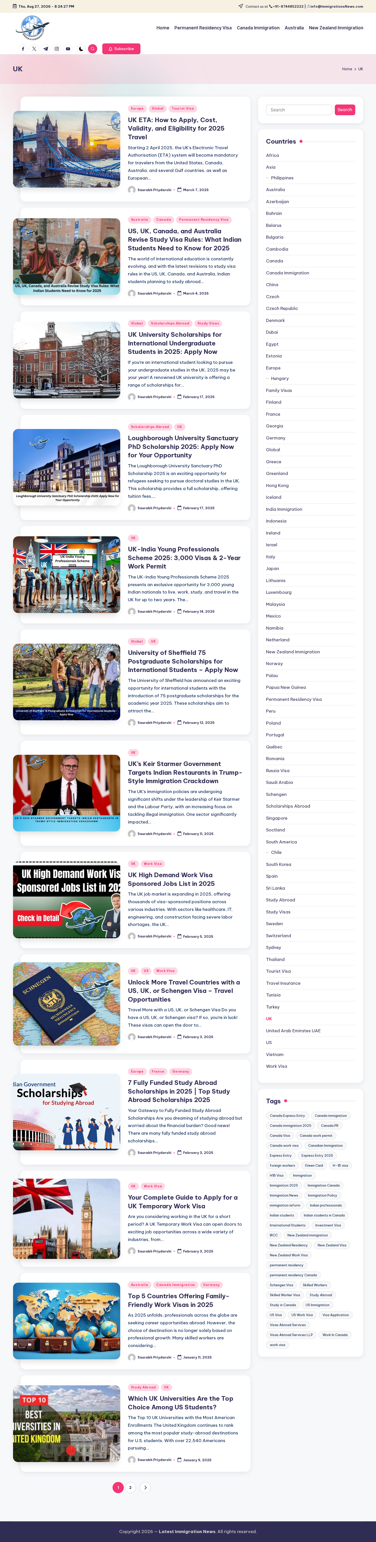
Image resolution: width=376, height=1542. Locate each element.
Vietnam (275, 1054)
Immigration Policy (322, 1195)
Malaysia (275, 604)
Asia (270, 167)
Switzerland (278, 935)
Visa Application (336, 1315)
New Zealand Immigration (293, 652)
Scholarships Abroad (170, 323)
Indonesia (276, 521)
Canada (163, 220)
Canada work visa (284, 1146)
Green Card (314, 1166)
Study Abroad (143, 1387)
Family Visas (279, 390)
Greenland (277, 474)
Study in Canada (283, 1305)
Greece (273, 462)
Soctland (275, 830)
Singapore (276, 818)
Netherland (278, 640)
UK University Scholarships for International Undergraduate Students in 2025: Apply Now (175, 343)
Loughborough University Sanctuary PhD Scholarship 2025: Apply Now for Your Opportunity (183, 446)
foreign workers (282, 1166)
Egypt (272, 344)
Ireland (273, 533)
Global (158, 108)
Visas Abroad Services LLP (291, 1335)
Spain (272, 876)
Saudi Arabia (279, 782)
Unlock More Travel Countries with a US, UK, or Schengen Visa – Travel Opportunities (184, 990)
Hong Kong (277, 485)
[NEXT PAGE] (145, 1487)
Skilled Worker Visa (285, 1295)
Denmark (275, 320)
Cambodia (277, 249)
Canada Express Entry (287, 1116)
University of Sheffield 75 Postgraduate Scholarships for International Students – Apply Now (183, 661)
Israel (271, 545)
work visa (277, 1345)
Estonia (274, 356)
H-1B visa (340, 1166)
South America (281, 842)
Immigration (302, 1176)
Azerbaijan (277, 201)
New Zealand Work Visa (289, 1255)
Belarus (274, 225)
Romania (275, 759)
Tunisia (273, 995)
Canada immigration (331, 1116)
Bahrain (274, 213)
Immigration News (284, 1195)
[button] (121, 48)
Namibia (274, 628)
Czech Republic (282, 308)
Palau (272, 675)
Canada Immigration (175, 1285)
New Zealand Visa (332, 1245)
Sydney (273, 947)
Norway (274, 664)
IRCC (274, 1235)
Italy (270, 557)
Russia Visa (278, 770)
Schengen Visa (281, 1285)
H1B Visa (276, 1176)
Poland (273, 723)
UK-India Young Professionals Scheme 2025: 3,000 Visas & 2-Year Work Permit (184, 557)
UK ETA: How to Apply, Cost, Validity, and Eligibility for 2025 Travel (176, 128)
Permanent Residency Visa (203, 220)
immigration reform (285, 1205)
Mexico (273, 616)
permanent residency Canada (293, 1275)
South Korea (278, 864)
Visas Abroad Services (288, 1325)
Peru (270, 711)
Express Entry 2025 (317, 1156)
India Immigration (284, 509)
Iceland (273, 497)
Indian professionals (326, 1205)
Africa (272, 155)
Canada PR (329, 1126)
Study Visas (208, 323)
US (146, 971)
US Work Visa (302, 1315)
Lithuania (275, 580)
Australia (139, 220)
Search (345, 110)
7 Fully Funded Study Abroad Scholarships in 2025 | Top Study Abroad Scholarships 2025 (179, 1091)
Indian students (282, 1215)
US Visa (276, 1315)
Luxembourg (279, 592)
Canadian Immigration (325, 1146)
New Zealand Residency (289, 1245)
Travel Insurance (283, 983)
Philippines (282, 178)
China (272, 285)
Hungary (280, 378)
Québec (274, 747)
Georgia (274, 426)
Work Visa (153, 864)
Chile (276, 852)
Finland (273, 402)
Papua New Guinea (286, 687)
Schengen (276, 794)
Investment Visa (328, 1225)
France (158, 1071)
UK (179, 427)
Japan (272, 569)
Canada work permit (316, 1136)
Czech (272, 296)
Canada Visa (280, 1136)
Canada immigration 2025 (290, 1126)
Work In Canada (335, 1335)
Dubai (272, 332)
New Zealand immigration (307, 1235)
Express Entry (281, 1156)
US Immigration (317, 1305)
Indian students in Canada (324, 1215)
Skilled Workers (315, 1285)
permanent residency (287, 1265)
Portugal (275, 735)
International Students (288, 1225)
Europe (137, 108)
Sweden (274, 924)
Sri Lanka (275, 888)
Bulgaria (274, 237)
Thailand (275, 959)
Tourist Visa (183, 108)
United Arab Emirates (293, 1031)
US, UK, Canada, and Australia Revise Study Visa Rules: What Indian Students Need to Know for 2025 (184, 239)
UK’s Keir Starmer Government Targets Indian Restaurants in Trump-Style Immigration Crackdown (185, 772)
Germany (180, 1071)
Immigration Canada (324, 1186)
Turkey (273, 1007)
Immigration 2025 (284, 1186)
